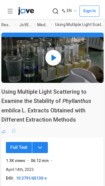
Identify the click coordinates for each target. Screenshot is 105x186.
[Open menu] (10, 11)
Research (7, 25)
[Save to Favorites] (13, 131)
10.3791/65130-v (31, 178)
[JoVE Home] (26, 11)
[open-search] (55, 11)
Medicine (43, 25)
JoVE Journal (25, 25)
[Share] (3, 131)
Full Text (18, 147)
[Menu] (40, 147)
